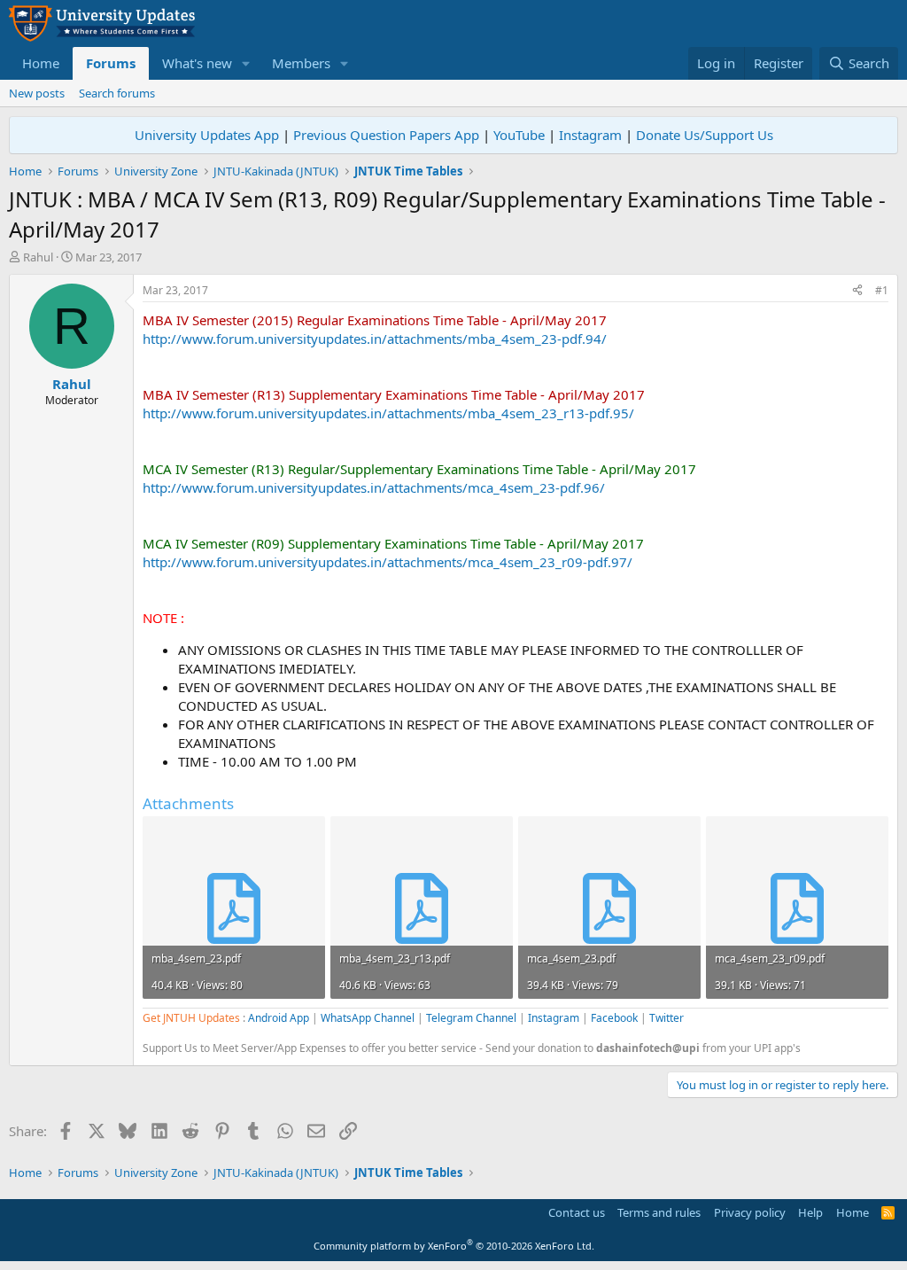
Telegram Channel (471, 1017)
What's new (197, 63)
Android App (278, 1017)
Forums (111, 63)
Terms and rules (659, 1212)
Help (810, 1212)
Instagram (590, 135)
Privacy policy (750, 1212)
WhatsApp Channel (368, 1017)
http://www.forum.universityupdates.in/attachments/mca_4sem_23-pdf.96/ (374, 487)
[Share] (857, 291)
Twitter (666, 1017)
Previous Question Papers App (386, 135)
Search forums (117, 93)
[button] (246, 63)
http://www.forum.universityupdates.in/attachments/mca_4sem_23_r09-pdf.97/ (387, 562)
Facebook (614, 1017)
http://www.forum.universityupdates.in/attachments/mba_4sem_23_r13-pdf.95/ (388, 413)
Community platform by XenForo (454, 1245)
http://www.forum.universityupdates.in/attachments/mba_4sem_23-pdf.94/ (375, 338)
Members (301, 63)
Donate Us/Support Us (704, 135)
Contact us (576, 1212)
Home (40, 63)
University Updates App (207, 135)
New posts (37, 93)
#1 (881, 290)
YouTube (519, 135)
